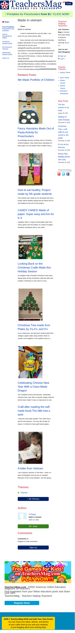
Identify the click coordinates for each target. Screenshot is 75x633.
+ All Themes (33, 499)
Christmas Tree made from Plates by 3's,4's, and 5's (34, 327)
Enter (68, 3)
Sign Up (33, 547)
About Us (5, 58)
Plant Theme (64, 78)
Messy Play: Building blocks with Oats (64, 157)
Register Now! (22, 603)
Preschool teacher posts (7, 42)
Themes (24, 493)
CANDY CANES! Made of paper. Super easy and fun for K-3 (36, 214)
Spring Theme (65, 72)
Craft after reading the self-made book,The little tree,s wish (34, 410)
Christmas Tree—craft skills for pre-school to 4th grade (63, 132)
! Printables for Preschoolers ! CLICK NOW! (37, 14)
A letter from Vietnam (30, 468)
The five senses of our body (63, 107)
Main (7, 22)
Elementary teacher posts (7, 53)
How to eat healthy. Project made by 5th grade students (35, 191)
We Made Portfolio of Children (36, 79)
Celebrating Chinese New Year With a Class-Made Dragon (33, 386)
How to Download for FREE (7, 36)
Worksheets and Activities (8, 29)
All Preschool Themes (7, 48)
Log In (62, 59)
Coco (33, 514)
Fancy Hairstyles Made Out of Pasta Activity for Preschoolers (36, 132)
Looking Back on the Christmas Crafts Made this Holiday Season (34, 267)
